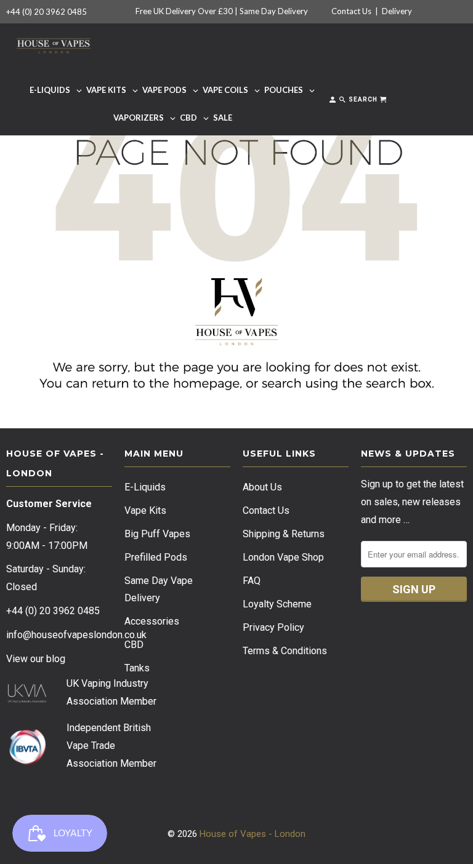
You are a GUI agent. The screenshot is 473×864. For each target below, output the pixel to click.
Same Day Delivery (274, 11)
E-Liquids (145, 487)
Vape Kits (145, 510)
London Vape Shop (283, 557)
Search (362, 99)
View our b (35, 659)
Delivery (397, 11)
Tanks (137, 668)
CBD (134, 644)
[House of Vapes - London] (53, 44)
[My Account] (333, 102)
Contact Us (351, 11)
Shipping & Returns (284, 534)
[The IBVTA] (27, 763)
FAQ (252, 580)
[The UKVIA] (27, 700)
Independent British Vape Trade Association (109, 745)
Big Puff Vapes (157, 534)
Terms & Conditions (285, 651)
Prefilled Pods (155, 557)
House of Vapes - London (252, 833)
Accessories (151, 621)
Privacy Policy (273, 627)
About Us (262, 487)
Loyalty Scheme (277, 604)
